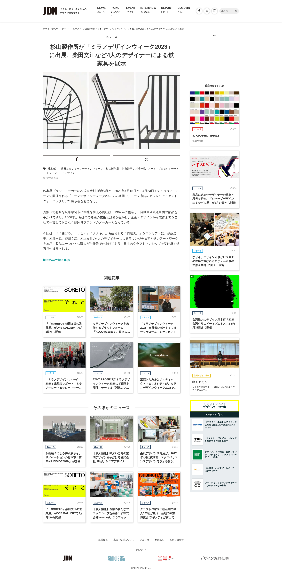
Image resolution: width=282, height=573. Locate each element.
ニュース (111, 37)
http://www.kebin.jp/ (56, 260)
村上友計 (52, 168)
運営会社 (103, 539)
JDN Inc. (147, 568)
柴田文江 (66, 168)
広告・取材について (123, 539)
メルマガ (144, 539)
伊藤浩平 (127, 168)
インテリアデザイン (63, 173)
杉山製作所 (112, 168)
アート (152, 168)
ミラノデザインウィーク (88, 168)
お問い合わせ (177, 539)
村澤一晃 (140, 168)
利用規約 (159, 539)
